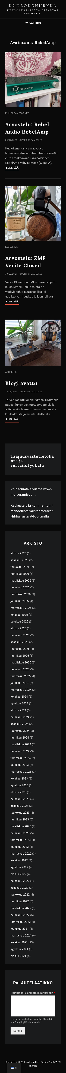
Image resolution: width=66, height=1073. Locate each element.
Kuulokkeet (12, 247)
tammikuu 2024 (21, 758)
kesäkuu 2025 (19, 642)
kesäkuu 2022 (19, 887)
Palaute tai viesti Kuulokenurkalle (33, 993)
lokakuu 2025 (19, 614)
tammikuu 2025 (21, 676)
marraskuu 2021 (21, 935)
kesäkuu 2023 (19, 806)
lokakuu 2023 (19, 778)
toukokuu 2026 (20, 567)
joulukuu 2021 (20, 928)
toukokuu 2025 (20, 649)
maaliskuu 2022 (21, 908)
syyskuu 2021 (19, 949)
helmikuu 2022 (20, 915)
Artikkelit (11, 372)
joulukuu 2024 (20, 683)
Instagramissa (21, 494)
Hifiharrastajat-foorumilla (30, 516)
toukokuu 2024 (20, 730)
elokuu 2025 (18, 628)
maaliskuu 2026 (21, 580)
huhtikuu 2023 (20, 819)
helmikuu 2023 (20, 833)
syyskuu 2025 (19, 621)
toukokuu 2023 (20, 812)
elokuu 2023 (18, 792)
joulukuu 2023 (20, 765)
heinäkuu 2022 (20, 881)
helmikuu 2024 (20, 751)
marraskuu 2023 (21, 771)
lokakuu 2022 (19, 860)
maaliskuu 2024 (21, 744)
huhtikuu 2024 (20, 737)
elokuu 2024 (18, 710)
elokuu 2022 (18, 874)
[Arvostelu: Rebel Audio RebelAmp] (33, 79)
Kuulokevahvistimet (17, 113)
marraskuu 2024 (21, 689)
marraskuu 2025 (21, 608)
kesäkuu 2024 (19, 724)
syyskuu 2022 (19, 867)
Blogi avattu (21, 383)
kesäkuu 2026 (19, 560)
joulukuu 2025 (20, 601)
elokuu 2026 (18, 553)
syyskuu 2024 (19, 703)
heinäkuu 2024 (20, 717)
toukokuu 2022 (20, 894)
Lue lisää (12, 168)
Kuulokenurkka (33, 5)
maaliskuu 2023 (21, 826)
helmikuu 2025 (20, 669)
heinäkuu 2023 (20, 799)
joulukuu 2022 (20, 846)
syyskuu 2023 (19, 785)
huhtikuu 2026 (20, 573)
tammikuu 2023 (21, 840)
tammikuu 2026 (21, 594)
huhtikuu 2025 (20, 655)
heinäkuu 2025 (20, 635)
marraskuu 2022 (21, 853)
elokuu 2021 (18, 956)
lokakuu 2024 (19, 696)
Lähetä (17, 1030)
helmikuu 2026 (20, 587)
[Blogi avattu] (33, 343)
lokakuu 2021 (19, 942)
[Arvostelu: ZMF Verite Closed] (33, 213)
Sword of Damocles (31, 140)
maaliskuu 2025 (21, 662)
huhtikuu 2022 (20, 901)
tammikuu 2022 (21, 922)
